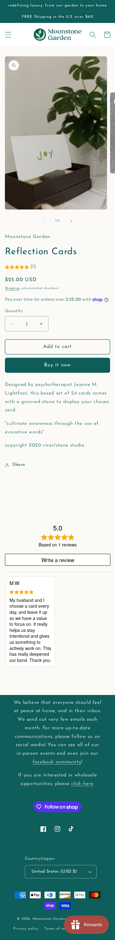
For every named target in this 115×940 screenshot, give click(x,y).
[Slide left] (43, 221)
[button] (8, 35)
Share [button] (18, 464)
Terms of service (59, 929)
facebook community (57, 762)
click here (82, 783)
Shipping (12, 288)
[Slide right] (71, 221)
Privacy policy (25, 929)
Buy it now (57, 365)
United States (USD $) (54, 872)
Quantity (14, 311)
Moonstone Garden (50, 919)
